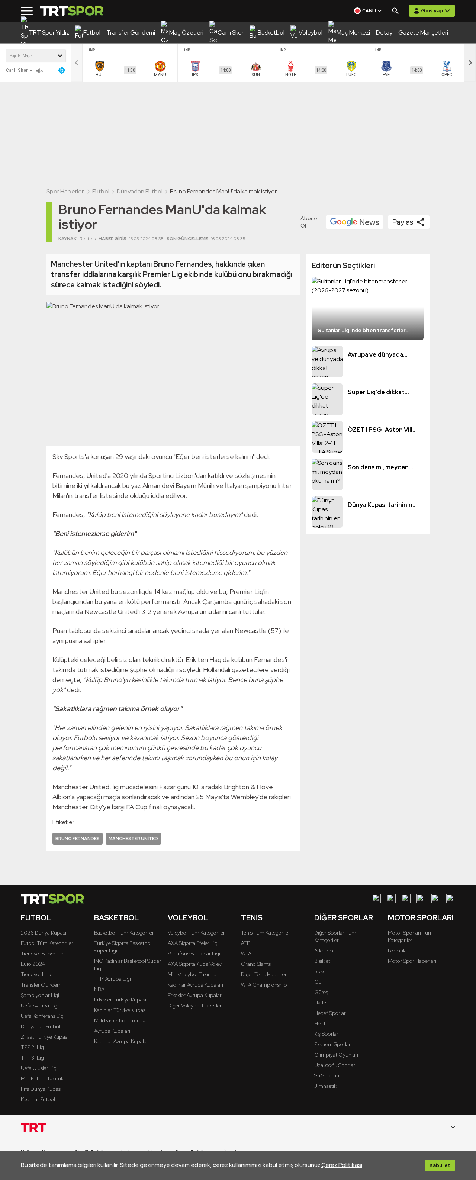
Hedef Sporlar (330, 1013)
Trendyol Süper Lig (42, 953)
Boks (319, 971)
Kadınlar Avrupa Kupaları (121, 1041)
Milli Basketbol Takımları (121, 1020)
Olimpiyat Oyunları (336, 1054)
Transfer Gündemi (42, 984)
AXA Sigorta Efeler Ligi (193, 943)
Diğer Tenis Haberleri (264, 974)
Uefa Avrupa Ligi (39, 1005)
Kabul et (440, 1165)
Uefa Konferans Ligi (43, 1016)
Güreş (321, 992)
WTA (246, 953)
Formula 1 (398, 950)
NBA (99, 989)
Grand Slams (256, 964)
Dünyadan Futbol (140, 191)
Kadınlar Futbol (38, 1099)
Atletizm (323, 950)
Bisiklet (322, 961)
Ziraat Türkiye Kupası (44, 1036)
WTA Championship (264, 984)
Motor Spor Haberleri (412, 961)
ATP (245, 943)
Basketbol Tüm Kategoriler (124, 932)
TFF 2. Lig (32, 1047)
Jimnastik (325, 1086)
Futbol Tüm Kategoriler (47, 943)
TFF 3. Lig (32, 1057)
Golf (319, 981)
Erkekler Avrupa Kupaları (195, 995)
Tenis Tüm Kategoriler (265, 932)
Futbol (100, 191)
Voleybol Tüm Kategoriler (196, 932)
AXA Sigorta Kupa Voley (195, 964)
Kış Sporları (327, 1034)
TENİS (252, 918)
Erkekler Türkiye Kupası (120, 999)
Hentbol (323, 1023)
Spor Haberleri (65, 191)
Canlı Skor (17, 70)
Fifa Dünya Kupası (41, 1089)
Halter (321, 1002)
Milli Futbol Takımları (44, 1078)
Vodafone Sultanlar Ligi (194, 953)
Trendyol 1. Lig (37, 974)
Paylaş (402, 222)
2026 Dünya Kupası (43, 932)
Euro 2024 (33, 964)
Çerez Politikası (341, 1165)
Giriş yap (432, 10)
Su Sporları (326, 1075)
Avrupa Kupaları (112, 1031)
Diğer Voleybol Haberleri (195, 1005)
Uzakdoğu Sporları (335, 1065)
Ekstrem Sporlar (332, 1044)
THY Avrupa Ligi (112, 978)
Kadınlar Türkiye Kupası (120, 1010)
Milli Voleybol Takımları (193, 974)
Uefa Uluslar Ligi (39, 1068)
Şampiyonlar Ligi (40, 995)
